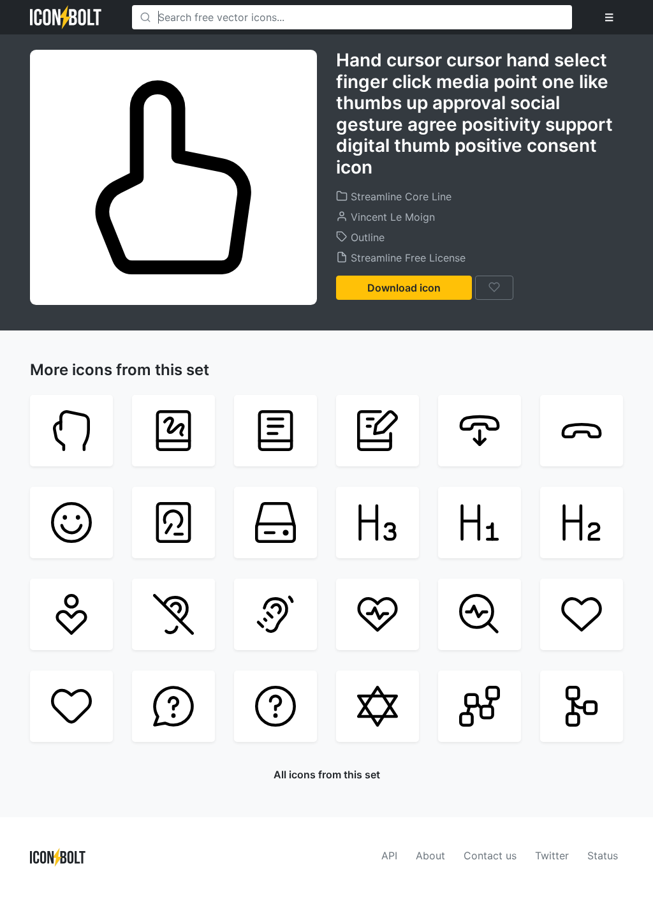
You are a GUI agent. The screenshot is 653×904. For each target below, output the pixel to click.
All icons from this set (327, 774)
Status (602, 855)
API (389, 855)
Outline (366, 237)
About (430, 855)
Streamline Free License (407, 257)
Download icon (404, 287)
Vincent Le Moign (391, 217)
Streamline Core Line (399, 196)
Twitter (552, 855)
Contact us (490, 855)
